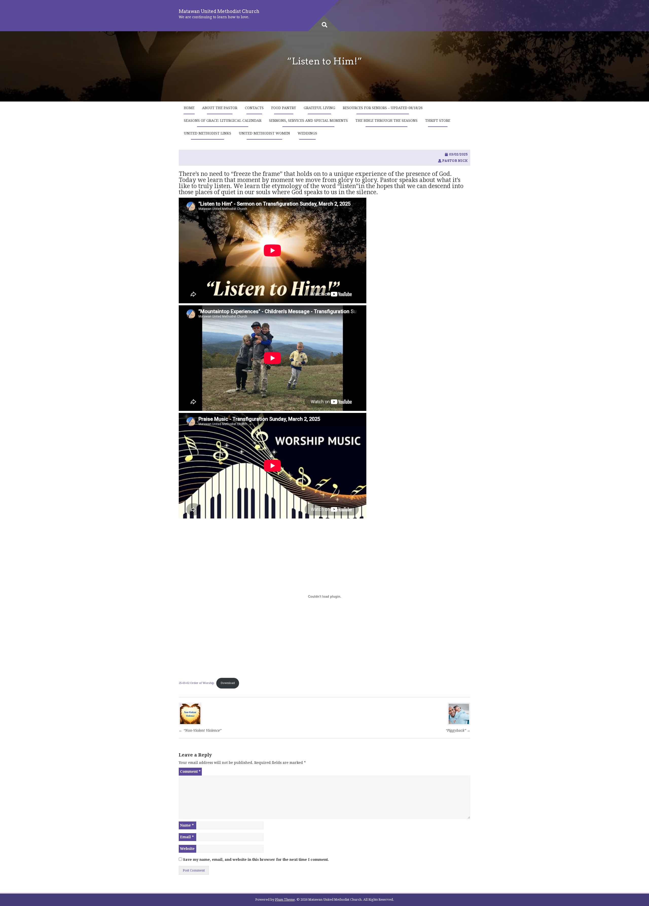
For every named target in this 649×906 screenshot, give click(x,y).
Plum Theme (285, 899)
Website (187, 849)
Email (187, 837)
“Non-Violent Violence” (200, 730)
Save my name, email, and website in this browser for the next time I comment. (256, 860)
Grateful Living (319, 108)
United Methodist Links (207, 133)
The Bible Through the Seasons (386, 121)
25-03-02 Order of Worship (196, 683)
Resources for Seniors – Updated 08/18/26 (383, 108)
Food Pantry (283, 108)
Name (187, 825)
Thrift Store (437, 121)
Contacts (254, 108)
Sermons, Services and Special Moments (308, 121)
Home (189, 108)
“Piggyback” (457, 730)
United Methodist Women (264, 133)
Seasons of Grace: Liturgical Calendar (222, 121)
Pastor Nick (455, 161)
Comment (190, 771)
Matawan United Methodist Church (219, 11)
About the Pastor (219, 108)
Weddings (307, 133)
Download (228, 683)
